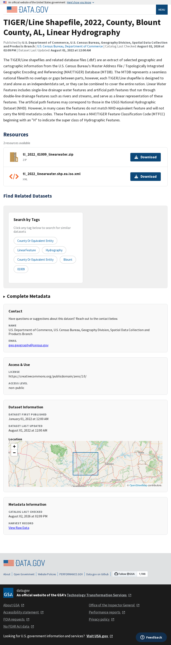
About (6, 574)
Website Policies (47, 574)
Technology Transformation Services (97, 595)
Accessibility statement (21, 612)
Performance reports (105, 612)
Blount (67, 260)
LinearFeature (26, 250)
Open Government (24, 574)
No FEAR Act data (16, 626)
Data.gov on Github (97, 574)
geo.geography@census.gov (28, 345)
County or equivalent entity (35, 241)
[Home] (27, 10)
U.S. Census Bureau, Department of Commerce (70, 46)
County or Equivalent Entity (35, 260)
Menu (161, 9)
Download (149, 157)
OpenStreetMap (138, 485)
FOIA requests (14, 619)
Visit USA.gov (98, 636)
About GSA (11, 605)
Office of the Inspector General (112, 605)
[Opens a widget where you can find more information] (151, 637)
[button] (14, 446)
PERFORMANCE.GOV (71, 574)
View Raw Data (19, 528)
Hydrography (54, 250)
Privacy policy (99, 619)
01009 (21, 269)
